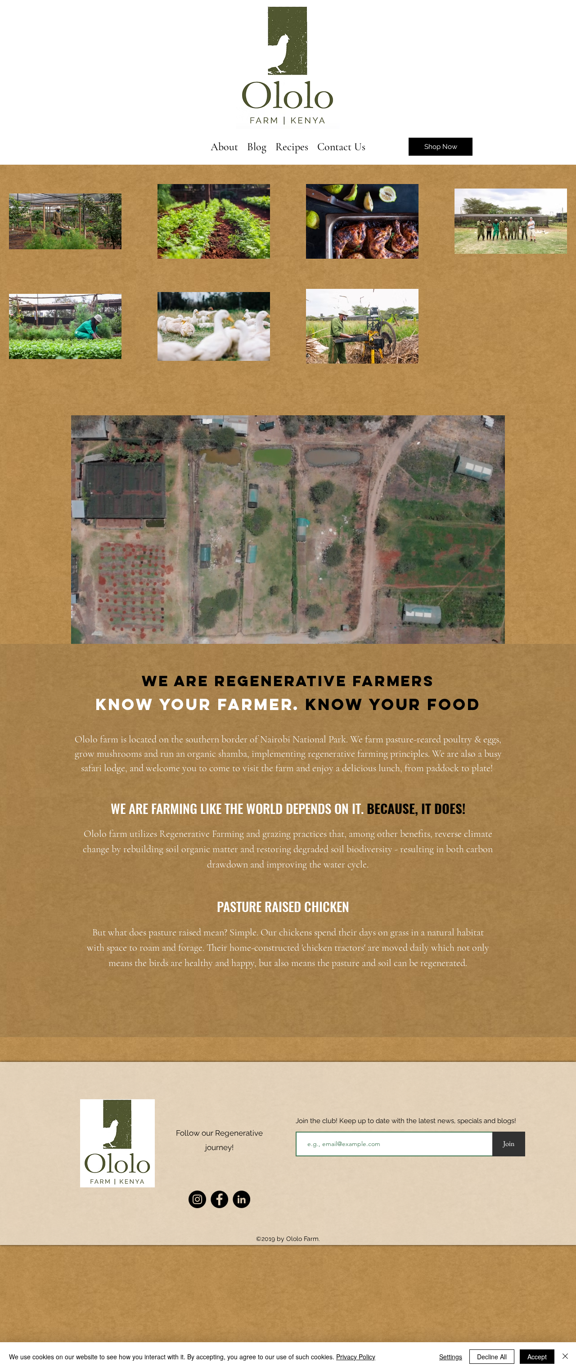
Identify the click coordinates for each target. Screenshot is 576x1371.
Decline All (492, 1356)
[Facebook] (219, 1199)
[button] (493, 634)
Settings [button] (450, 1356)
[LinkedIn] (241, 1199)
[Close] (565, 1356)
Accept (537, 1356)
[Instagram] (197, 1199)
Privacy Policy (355, 1356)
